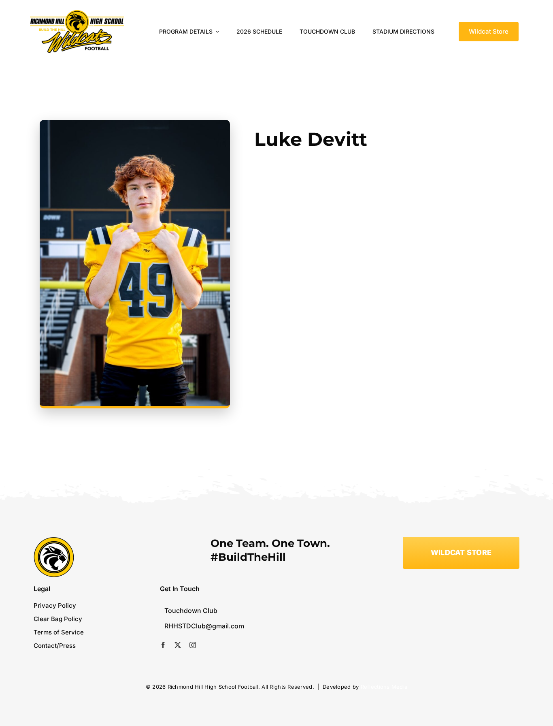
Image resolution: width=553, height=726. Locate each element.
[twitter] (177, 645)
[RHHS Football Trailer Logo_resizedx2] (77, 13)
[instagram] (192, 645)
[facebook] (163, 645)
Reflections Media (384, 686)
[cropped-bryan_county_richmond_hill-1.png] (54, 540)
